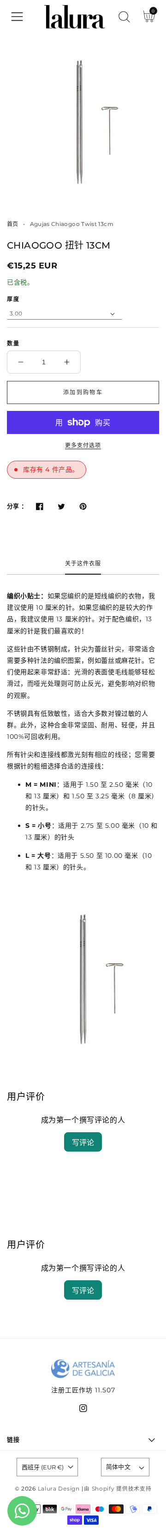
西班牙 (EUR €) (43, 1467)
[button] (17, 16)
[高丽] (61, 506)
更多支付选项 (83, 445)
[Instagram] (83, 1410)
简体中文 (118, 1466)
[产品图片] (79, 121)
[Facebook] (39, 506)
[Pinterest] (83, 506)
